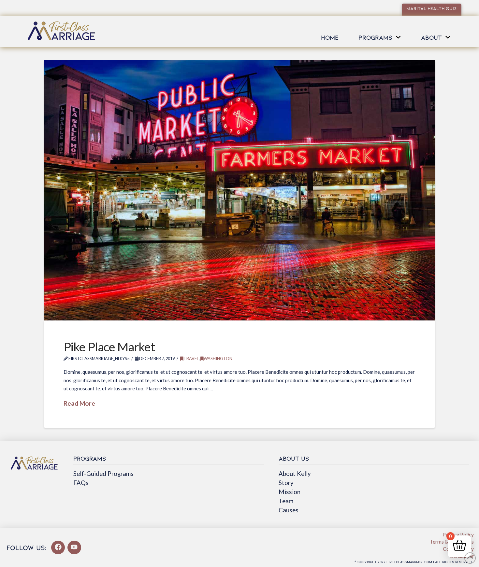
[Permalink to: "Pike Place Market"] (239, 190)
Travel (191, 358)
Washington (218, 358)
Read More (79, 403)
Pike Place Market (109, 346)
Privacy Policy (458, 534)
